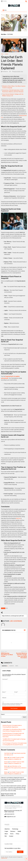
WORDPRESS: (5, 665)
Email (16, 692)
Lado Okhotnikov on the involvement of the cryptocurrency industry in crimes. (15, 768)
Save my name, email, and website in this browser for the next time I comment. (12, 704)
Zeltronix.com (4, 858)
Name (4, 692)
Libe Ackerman (8, 753)
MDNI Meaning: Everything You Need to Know (7, 655)
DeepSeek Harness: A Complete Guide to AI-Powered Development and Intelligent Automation (13, 735)
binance (6, 761)
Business (12, 831)
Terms (11, 833)
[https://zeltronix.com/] (14, 6)
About (6, 833)
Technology (15, 829)
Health (19, 831)
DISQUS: (16, 665)
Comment (5, 679)
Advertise (7, 829)
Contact (11, 836)
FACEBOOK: (11, 665)
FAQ (6, 836)
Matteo (6, 757)
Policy (17, 833)
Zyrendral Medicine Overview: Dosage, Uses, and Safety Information (21, 655)
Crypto (6, 831)
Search (3, 714)
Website (4, 697)
